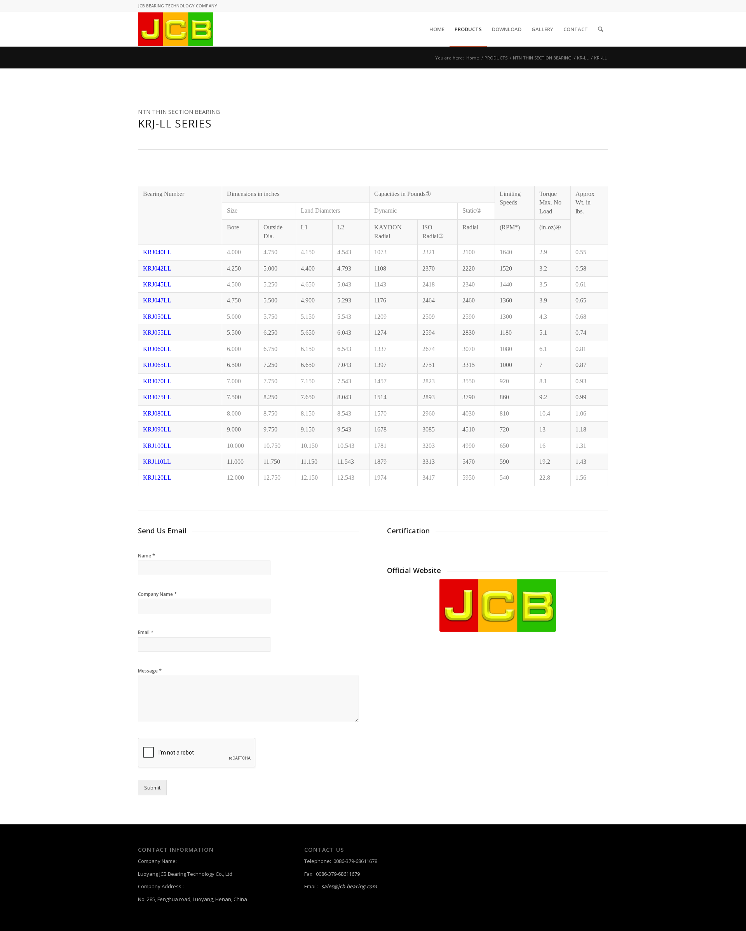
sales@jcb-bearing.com (349, 886)
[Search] (600, 29)
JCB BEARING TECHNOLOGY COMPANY (177, 6)
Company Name (157, 594)
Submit (152, 787)
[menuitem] (437, 29)
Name (146, 555)
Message (150, 670)
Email (145, 632)
